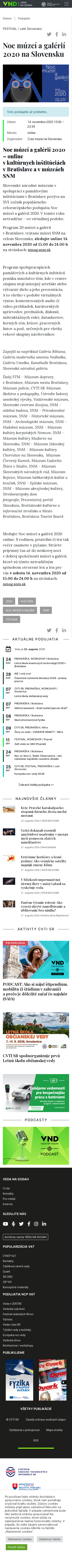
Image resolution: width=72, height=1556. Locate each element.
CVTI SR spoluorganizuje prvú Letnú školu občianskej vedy (31, 1058)
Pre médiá (9, 1198)
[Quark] (52, 1380)
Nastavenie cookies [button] (19, 1539)
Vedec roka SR (12, 1324)
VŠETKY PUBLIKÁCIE (36, 1409)
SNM (46, 610)
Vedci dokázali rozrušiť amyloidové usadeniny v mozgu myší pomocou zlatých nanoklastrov (44, 836)
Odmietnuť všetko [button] (49, 1539)
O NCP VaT (9, 1255)
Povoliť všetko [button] (16, 1547)
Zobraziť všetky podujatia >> (36, 784)
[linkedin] (64, 34)
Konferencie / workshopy (18, 1345)
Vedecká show (12, 1340)
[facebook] (56, 34)
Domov (7, 18)
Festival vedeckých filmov (18, 1314)
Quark (6, 1271)
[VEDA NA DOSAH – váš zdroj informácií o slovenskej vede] (16, 4)
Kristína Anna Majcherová (55, 915)
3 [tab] (33, 1403)
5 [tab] (45, 1403)
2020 (9, 601)
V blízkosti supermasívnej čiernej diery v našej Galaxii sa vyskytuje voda (43, 883)
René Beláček (48, 847)
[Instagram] (36, 1224)
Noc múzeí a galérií (20, 610)
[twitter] (49, 34)
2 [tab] (27, 1403)
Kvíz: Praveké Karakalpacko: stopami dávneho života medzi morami (43, 812)
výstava (11, 619)
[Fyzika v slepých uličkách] (19, 1380)
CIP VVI (7, 1282)
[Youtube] (5, 1224)
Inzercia (7, 1204)
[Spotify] (13, 1224)
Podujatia (24, 18)
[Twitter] (21, 1224)
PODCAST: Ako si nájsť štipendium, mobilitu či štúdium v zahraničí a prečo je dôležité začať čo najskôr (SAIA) (35, 991)
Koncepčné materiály (15, 1287)
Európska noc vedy (14, 1335)
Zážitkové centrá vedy (16, 1266)
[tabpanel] (19, 1380)
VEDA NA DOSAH (50, 820)
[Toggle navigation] (66, 4)
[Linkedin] (44, 1224)
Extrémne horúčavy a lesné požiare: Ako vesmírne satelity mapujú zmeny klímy (43, 861)
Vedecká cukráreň (14, 1308)
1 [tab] (22, 1403)
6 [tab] (50, 1403)
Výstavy (7, 1319)
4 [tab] (39, 1403)
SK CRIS (7, 1276)
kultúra (27, 601)
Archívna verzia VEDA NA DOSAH (25, 1237)
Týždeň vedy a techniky (17, 1329)
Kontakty (8, 1193)
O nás (6, 1188)
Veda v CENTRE (12, 1303)
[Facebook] (28, 1224)
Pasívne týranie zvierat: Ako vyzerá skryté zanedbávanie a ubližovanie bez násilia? (43, 906)
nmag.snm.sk (39, 249)
